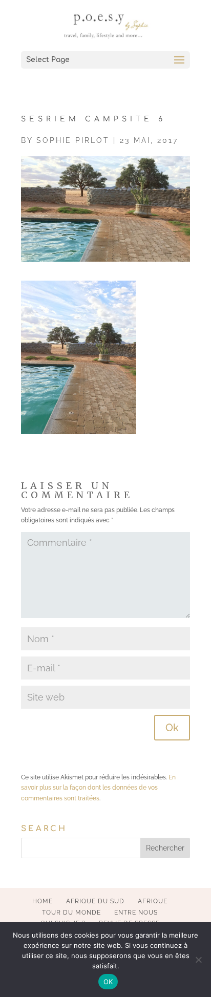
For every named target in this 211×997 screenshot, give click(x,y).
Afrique (152, 901)
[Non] (198, 959)
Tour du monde (71, 912)
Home (42, 901)
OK (108, 982)
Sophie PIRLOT (73, 140)
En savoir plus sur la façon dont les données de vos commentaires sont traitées (98, 788)
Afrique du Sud (95, 901)
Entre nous (136, 912)
